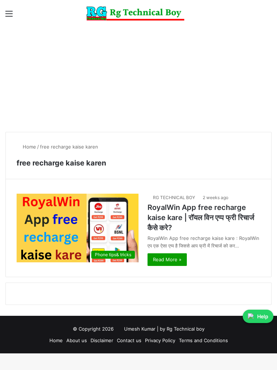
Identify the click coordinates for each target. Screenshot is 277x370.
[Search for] (268, 16)
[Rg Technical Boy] (138, 13)
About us (76, 340)
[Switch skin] (255, 16)
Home (28, 147)
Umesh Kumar (139, 329)
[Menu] (9, 16)
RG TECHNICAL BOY (174, 197)
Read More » (167, 259)
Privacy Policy (160, 340)
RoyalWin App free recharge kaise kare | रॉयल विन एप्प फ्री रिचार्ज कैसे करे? (201, 217)
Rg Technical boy (186, 329)
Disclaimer (102, 340)
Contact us (129, 340)
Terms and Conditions (203, 340)
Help (262, 316)
